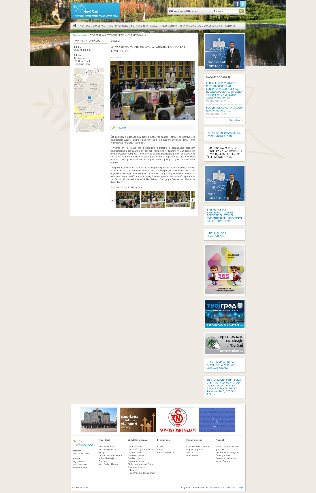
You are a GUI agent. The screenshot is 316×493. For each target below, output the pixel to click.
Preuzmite (121, 127)
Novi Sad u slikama (108, 464)
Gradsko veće (135, 452)
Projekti (161, 449)
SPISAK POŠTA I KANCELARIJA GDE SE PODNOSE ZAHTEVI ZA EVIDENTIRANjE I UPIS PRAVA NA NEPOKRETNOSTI (224, 215)
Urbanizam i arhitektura (110, 455)
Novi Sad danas (106, 446)
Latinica (194, 11)
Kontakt (230, 26)
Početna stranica (74, 26)
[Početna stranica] (95, 18)
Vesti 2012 (191, 452)
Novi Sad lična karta (108, 449)
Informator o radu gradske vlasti (201, 26)
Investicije (121, 26)
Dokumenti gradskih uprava (141, 473)
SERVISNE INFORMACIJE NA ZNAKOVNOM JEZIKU (223, 134)
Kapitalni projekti (165, 452)
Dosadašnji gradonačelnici (141, 449)
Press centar (168, 26)
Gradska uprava (103, 26)
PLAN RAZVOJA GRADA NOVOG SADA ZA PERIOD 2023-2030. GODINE (221, 365)
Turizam (103, 461)
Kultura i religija (106, 458)
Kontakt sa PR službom (197, 446)
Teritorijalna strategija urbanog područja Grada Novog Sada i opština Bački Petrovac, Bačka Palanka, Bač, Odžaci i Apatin (224, 387)
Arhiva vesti (192, 455)
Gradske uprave (136, 455)
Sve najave (234, 120)
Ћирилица (179, 11)
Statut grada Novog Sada (140, 464)
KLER (160, 446)
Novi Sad (85, 26)
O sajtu (240, 487)
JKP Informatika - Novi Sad (221, 487)
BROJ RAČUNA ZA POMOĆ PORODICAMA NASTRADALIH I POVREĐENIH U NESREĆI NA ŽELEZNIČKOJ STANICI (224, 152)
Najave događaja (218, 77)
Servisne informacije (144, 26)
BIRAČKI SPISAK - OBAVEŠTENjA (217, 234)
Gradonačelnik (135, 446)
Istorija (102, 452)
